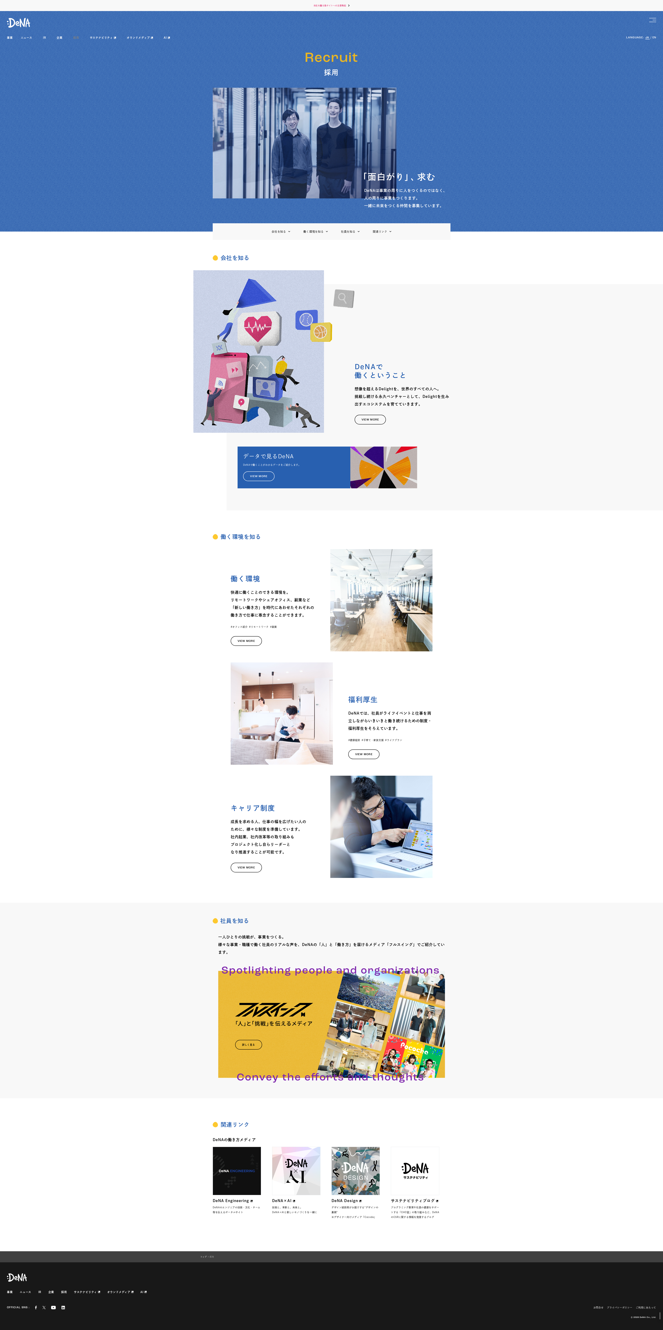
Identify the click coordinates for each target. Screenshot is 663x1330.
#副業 (273, 627)
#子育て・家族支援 (373, 740)
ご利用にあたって (646, 1307)
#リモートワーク (259, 627)
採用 (76, 37)
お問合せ (598, 1307)
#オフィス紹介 (239, 627)
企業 (60, 37)
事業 (10, 37)
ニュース (26, 37)
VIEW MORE (370, 419)
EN (654, 37)
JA (647, 37)
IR (44, 37)
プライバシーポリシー (619, 1307)
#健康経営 (354, 740)
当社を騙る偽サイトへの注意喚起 (330, 5)
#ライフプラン (393, 740)
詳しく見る (248, 1045)
